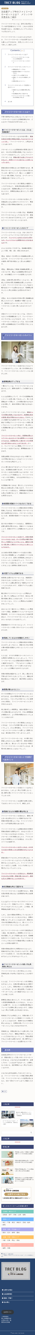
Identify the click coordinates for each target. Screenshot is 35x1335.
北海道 (5, 1214)
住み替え (7, 1302)
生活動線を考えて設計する (20, 93)
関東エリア (6, 1219)
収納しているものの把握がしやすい (21, 78)
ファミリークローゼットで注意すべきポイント (19, 86)
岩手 (10, 1214)
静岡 (13, 1232)
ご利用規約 (5, 1316)
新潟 (4, 1232)
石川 (8, 1232)
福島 (24, 1214)
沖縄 (8, 1248)
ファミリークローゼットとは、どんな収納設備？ (21, 57)
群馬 (4, 1225)
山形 (19, 1214)
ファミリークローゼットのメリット (19, 67)
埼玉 (4, 1222)
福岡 (4, 1248)
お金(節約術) (8, 1294)
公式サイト (8, 1312)
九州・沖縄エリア (9, 1245)
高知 (18, 1240)
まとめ (10, 101)
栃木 (28, 1222)
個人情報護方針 (6, 1318)
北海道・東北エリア (9, 1211)
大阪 (4, 1240)
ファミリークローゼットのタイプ (21, 61)
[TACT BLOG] (17, 3)
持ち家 (4, 1091)
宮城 (14, 1214)
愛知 (18, 1232)
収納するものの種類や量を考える (21, 90)
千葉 (8, 1222)
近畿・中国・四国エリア (11, 1237)
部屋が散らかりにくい (19, 81)
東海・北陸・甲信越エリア (11, 1229)
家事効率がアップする (19, 69)
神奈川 (19, 1222)
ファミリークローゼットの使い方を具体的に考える (21, 96)
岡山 (13, 1240)
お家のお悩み (5, 8)
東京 (13, 1222)
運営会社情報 (5, 1322)
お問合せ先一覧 (6, 1320)
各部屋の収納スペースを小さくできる (21, 72)
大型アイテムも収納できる (20, 75)
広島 (8, 1240)
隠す (22, 50)
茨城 (24, 1222)
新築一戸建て (8, 1298)
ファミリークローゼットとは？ (18, 54)
